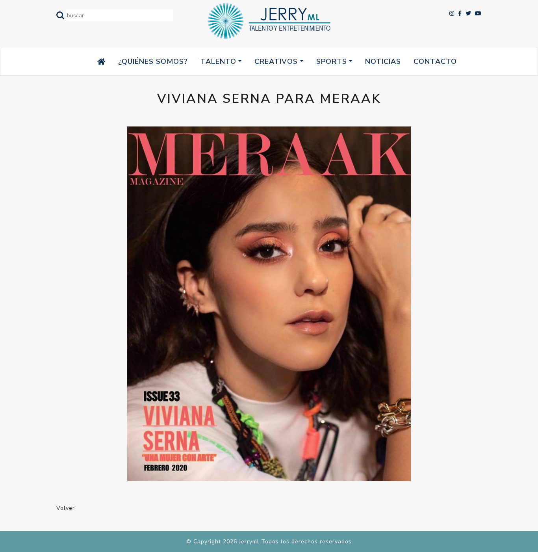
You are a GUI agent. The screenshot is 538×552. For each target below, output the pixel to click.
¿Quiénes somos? (153, 61)
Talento (218, 61)
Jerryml (249, 541)
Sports (331, 61)
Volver (65, 508)
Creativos (276, 61)
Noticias (383, 61)
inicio (86, 61)
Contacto (435, 61)
